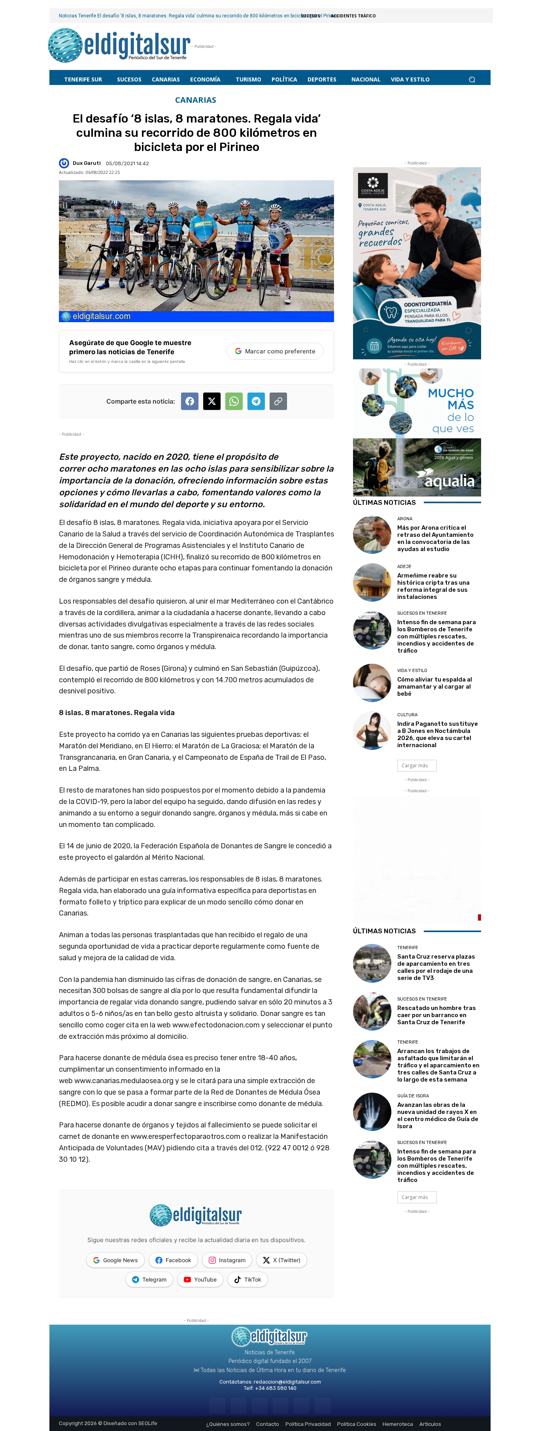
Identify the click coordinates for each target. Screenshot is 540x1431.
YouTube (205, 1279)
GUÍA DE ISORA (413, 1096)
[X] (301, 1405)
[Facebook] (217, 1405)
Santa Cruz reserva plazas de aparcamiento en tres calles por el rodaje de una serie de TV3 (436, 967)
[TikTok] (280, 1405)
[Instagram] (238, 1405)
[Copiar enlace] (278, 401)
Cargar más (415, 765)
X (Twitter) (286, 1260)
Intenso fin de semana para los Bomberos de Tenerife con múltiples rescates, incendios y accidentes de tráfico (436, 636)
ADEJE (404, 566)
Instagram (232, 1260)
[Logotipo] (119, 46)
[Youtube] (322, 1405)
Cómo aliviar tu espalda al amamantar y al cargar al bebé (434, 686)
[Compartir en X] (212, 401)
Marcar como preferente (280, 351)
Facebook (178, 1260)
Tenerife (407, 948)
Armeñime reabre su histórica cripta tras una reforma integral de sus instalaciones (433, 586)
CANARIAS (195, 100)
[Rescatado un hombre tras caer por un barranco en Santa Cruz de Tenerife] (372, 1011)
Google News (120, 1260)
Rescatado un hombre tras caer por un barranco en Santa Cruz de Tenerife (436, 1015)
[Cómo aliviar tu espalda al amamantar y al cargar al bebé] (372, 683)
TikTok (252, 1279)
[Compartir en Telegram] (256, 401)
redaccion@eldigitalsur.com (287, 1382)
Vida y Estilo (412, 670)
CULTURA (407, 715)
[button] (472, 79)
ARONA (404, 519)
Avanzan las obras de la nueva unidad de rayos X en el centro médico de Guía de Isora (437, 1115)
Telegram (154, 1279)
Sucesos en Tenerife (422, 613)
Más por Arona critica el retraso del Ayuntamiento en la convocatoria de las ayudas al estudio (435, 538)
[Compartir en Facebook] (189, 401)
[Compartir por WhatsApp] (234, 401)
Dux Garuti (87, 163)
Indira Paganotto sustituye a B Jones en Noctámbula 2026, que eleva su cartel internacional (437, 734)
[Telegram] (259, 1405)
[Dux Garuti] (65, 163)
